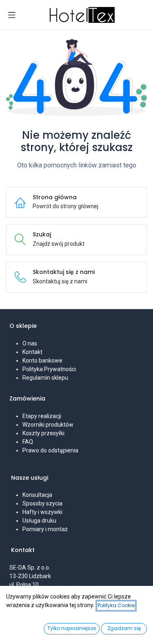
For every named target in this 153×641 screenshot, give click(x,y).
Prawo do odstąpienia (50, 450)
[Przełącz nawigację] (12, 14)
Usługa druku (39, 520)
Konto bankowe (42, 360)
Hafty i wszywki (42, 512)
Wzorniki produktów (47, 424)
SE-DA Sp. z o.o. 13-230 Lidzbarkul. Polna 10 (30, 576)
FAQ (27, 441)
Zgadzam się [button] (124, 628)
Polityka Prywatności (49, 369)
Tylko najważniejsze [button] (71, 628)
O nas (29, 343)
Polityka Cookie (116, 605)
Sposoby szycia (42, 503)
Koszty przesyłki (43, 433)
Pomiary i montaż (45, 529)
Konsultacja (37, 495)
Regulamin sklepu (45, 377)
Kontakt (32, 352)
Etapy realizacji (41, 416)
